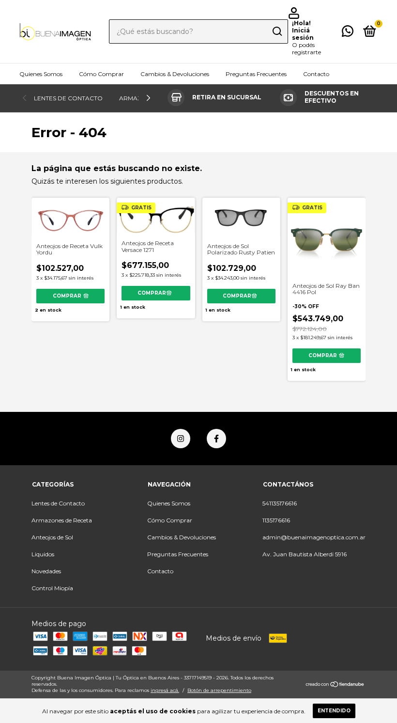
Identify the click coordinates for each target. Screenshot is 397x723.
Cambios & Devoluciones (174, 74)
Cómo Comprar (101, 74)
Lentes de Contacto (68, 98)
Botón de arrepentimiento (219, 690)
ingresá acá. (165, 690)
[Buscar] (277, 31)
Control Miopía (52, 588)
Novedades (46, 571)
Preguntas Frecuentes (256, 74)
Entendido (334, 710)
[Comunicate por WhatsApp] (347, 33)
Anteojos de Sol (52, 537)
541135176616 (279, 503)
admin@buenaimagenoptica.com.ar (314, 537)
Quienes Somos (40, 74)
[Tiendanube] (335, 685)
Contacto (316, 74)
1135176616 (276, 520)
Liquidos (42, 554)
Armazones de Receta (61, 520)
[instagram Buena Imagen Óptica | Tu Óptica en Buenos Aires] (180, 438)
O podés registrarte (306, 48)
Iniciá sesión (303, 34)
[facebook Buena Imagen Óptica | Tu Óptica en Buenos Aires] (216, 438)
